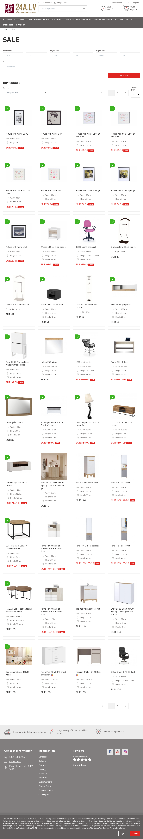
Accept (135, 833)
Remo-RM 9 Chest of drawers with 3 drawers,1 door (52, 611)
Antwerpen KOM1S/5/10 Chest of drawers (52, 423)
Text (4, 62)
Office (129, 19)
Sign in (136, 2)
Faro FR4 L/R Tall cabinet (87, 545)
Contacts (43, 756)
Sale (22, 19)
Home (5, 29)
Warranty (43, 773)
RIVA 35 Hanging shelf (121, 304)
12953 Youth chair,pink (86, 247)
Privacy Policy (45, 786)
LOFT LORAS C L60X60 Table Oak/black (16, 547)
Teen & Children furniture (78, 19)
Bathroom (8, 25)
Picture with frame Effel (16, 247)
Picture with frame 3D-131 (53, 190)
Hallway (119, 19)
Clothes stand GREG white (17, 304)
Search (124, 75)
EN (128, 2)
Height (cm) (54, 51)
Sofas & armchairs (103, 19)
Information (117, 2)
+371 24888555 (46, 2)
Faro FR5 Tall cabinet (120, 482)
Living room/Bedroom (38, 19)
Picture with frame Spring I (88, 190)
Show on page (134, 88)
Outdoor (20, 25)
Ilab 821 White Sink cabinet (88, 608)
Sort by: (6, 88)
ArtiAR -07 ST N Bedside (52, 304)
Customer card (45, 781)
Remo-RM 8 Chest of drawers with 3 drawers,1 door (52, 548)
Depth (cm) (100, 51)
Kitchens (56, 19)
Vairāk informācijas (117, 828)
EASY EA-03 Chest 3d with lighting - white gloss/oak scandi (122, 611)
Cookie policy (45, 794)
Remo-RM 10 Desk (119, 362)
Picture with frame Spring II (123, 190)
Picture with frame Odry (51, 133)
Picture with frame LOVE (17, 133)
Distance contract (47, 790)
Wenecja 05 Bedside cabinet (53, 247)
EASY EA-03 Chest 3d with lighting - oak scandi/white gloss (52, 485)
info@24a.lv (61, 2)
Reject (123, 833)
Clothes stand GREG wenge (123, 247)
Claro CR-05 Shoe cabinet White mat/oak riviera (17, 363)
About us (43, 777)
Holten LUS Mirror (49, 362)
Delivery (42, 761)
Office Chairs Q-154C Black (123, 672)
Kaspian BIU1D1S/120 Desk (88, 672)
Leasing (42, 769)
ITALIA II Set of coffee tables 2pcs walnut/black (19, 610)
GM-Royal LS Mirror (15, 422)
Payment (43, 765)
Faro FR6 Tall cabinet (120, 545)
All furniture (10, 19)
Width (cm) (7, 51)
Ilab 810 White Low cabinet (88, 482)
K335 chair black (83, 362)
